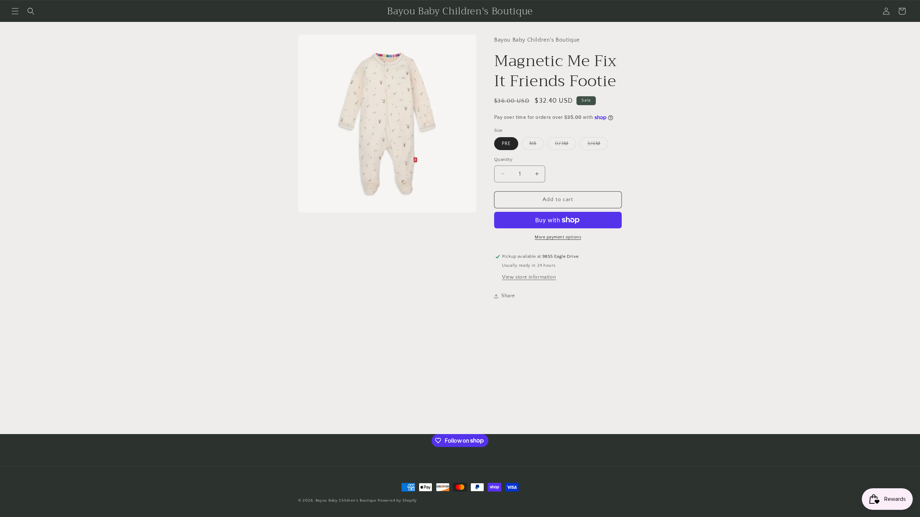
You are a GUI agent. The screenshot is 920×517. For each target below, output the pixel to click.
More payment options (558, 237)
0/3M (565, 145)
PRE (506, 143)
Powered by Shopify (397, 500)
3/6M (597, 145)
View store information (529, 277)
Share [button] (508, 296)
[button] (15, 11)
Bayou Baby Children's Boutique (346, 500)
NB (536, 145)
